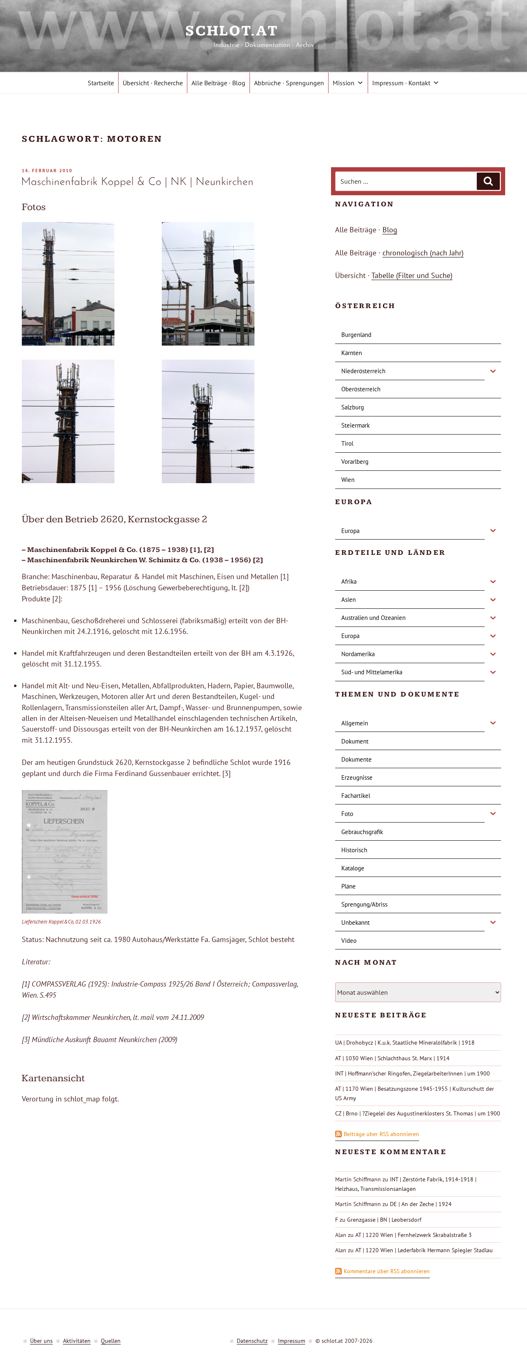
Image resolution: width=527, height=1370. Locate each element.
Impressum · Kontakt (401, 83)
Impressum (291, 1340)
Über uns (41, 1340)
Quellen (111, 1340)
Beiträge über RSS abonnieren (381, 1134)
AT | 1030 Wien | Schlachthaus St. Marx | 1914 (392, 1058)
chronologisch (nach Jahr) (423, 252)
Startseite (101, 83)
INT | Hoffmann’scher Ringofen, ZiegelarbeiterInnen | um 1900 (412, 1073)
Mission (343, 83)
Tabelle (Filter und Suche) (411, 275)
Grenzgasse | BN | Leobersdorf (384, 1219)
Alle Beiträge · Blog (218, 83)
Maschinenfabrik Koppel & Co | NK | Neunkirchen (137, 182)
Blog (389, 229)
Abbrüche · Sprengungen (289, 83)
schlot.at (263, 31)
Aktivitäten (77, 1340)
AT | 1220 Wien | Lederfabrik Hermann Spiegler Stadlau (424, 1250)
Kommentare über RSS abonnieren (387, 1271)
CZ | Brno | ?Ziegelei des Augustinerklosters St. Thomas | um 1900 (417, 1113)
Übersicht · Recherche (153, 83)
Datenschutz (252, 1340)
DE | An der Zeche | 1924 (421, 1204)
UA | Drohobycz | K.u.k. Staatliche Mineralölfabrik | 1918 (405, 1042)
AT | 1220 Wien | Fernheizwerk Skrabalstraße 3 (413, 1235)
